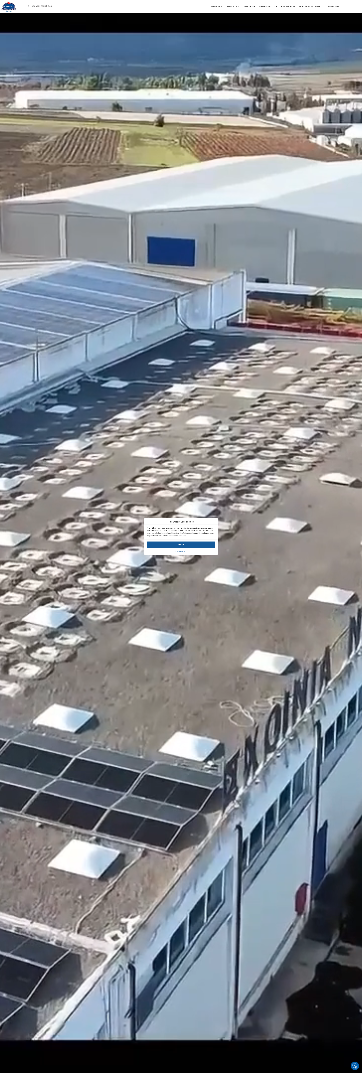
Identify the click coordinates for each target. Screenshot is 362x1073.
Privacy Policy (179, 551)
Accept (181, 544)
